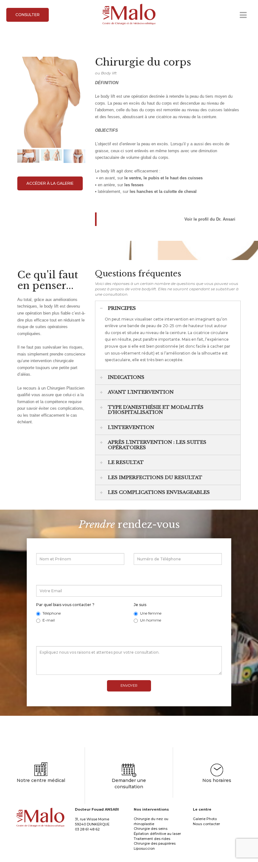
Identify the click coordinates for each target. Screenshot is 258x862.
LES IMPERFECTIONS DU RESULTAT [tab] (155, 477)
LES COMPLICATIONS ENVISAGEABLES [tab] (159, 492)
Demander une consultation (129, 784)
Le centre (202, 809)
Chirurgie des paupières (155, 843)
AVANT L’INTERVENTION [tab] (141, 392)
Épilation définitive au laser (157, 833)
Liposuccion (144, 848)
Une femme (150, 613)
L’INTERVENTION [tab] (131, 427)
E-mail (48, 620)
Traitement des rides (152, 838)
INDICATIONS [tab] (126, 377)
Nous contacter (206, 824)
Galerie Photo (205, 819)
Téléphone (51, 613)
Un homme (150, 620)
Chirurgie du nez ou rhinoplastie (151, 821)
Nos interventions (151, 809)
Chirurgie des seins (150, 828)
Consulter (27, 14)
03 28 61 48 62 (87, 829)
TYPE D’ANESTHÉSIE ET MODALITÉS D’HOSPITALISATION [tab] (156, 409)
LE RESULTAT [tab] (126, 462)
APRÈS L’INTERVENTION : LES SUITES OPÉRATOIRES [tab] (157, 444)
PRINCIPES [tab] (122, 308)
